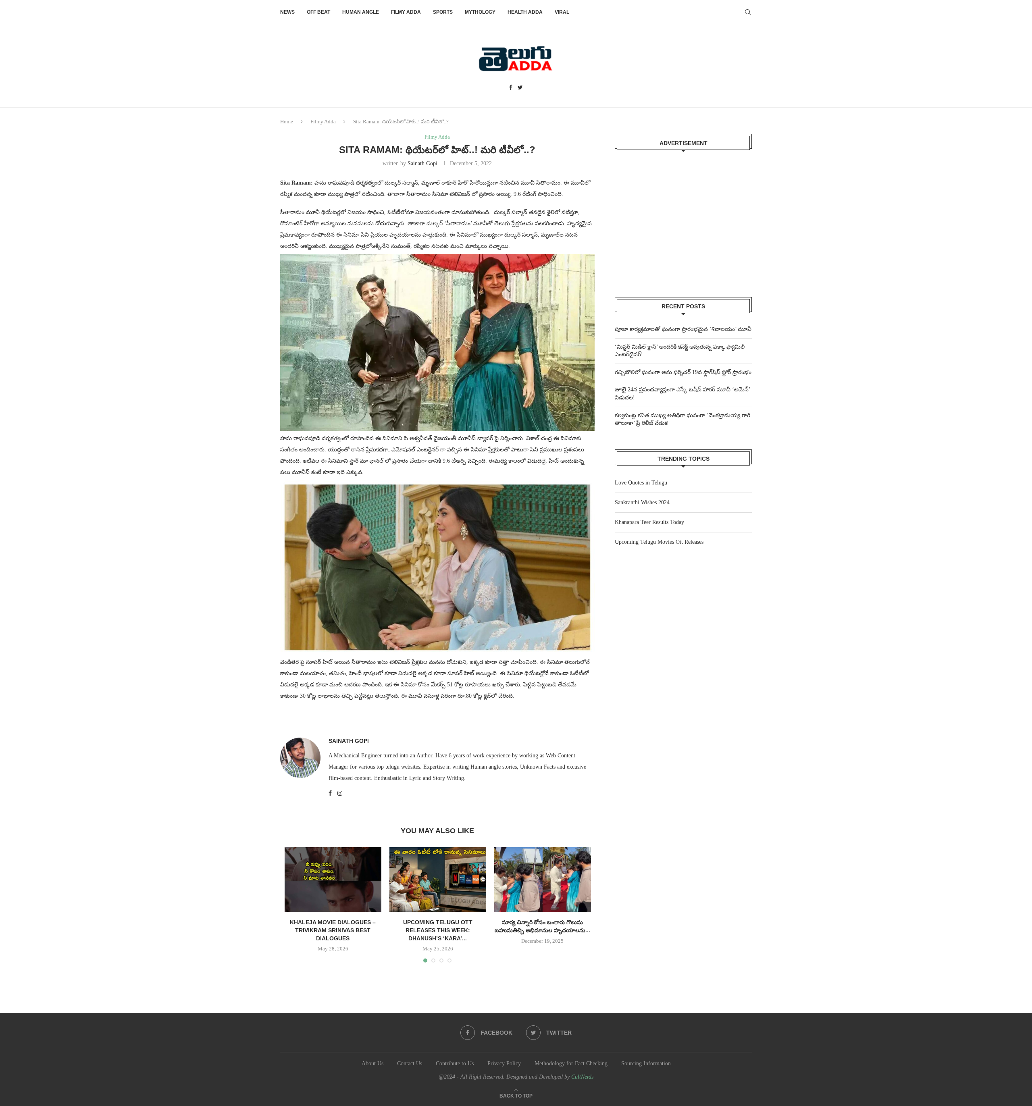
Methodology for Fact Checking (571, 1063)
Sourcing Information (646, 1063)
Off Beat (318, 12)
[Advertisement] (683, 218)
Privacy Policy (504, 1063)
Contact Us (409, 1063)
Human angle (360, 12)
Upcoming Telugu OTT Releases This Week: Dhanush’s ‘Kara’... (437, 930)
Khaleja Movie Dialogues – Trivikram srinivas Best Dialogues (333, 930)
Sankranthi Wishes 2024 (642, 502)
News (287, 12)
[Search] (748, 12)
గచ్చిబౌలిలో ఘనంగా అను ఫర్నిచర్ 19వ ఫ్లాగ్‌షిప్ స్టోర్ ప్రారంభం (683, 372)
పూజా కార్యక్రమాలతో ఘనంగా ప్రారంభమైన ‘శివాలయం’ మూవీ (683, 329)
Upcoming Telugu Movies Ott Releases (659, 542)
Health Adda (525, 12)
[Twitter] (520, 88)
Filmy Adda (406, 12)
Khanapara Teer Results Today (649, 522)
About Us (372, 1063)
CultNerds (582, 1077)
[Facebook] (510, 88)
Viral (562, 12)
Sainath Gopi (422, 163)
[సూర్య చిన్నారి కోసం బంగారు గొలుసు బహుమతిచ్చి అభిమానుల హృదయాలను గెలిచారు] (542, 879)
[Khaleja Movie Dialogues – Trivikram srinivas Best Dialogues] (333, 879)
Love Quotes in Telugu (641, 483)
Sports (443, 12)
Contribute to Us (455, 1063)
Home (286, 121)
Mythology (480, 12)
